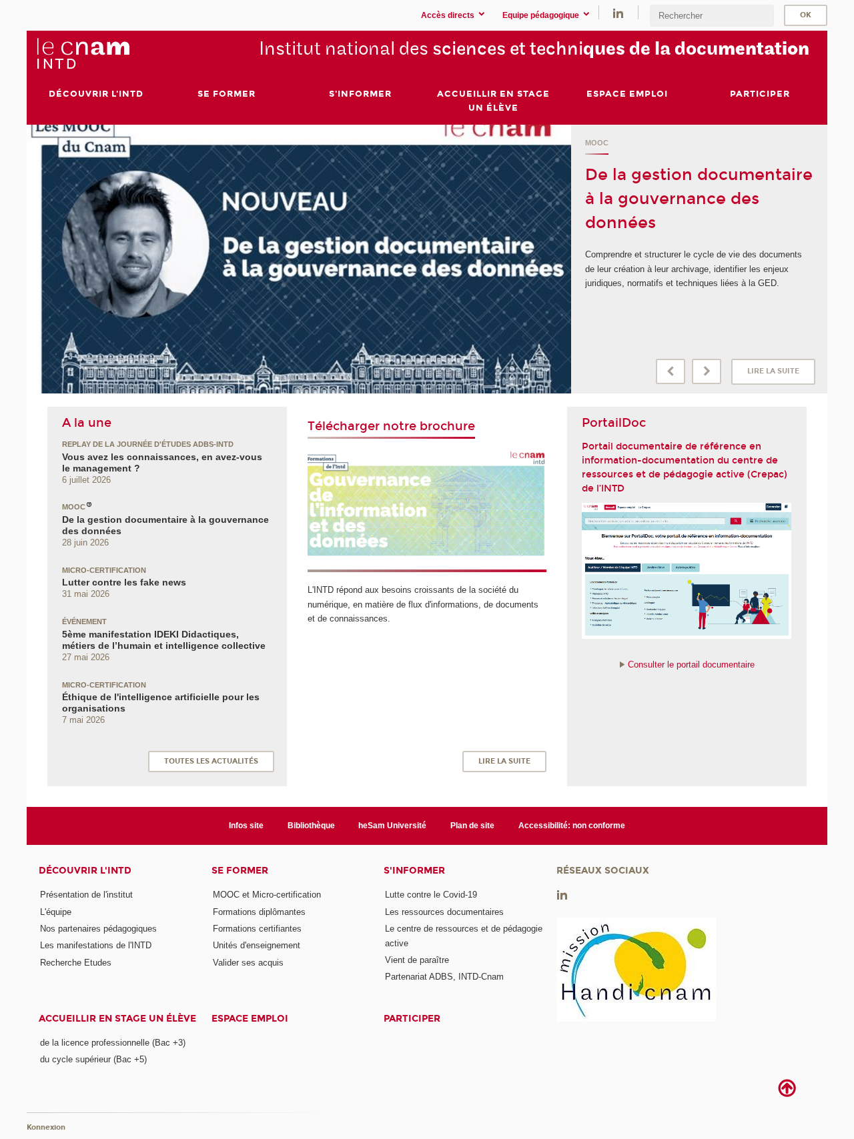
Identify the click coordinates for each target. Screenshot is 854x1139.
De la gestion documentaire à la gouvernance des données (699, 198)
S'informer (414, 870)
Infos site (246, 825)
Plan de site (472, 825)
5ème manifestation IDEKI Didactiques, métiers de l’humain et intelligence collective (164, 640)
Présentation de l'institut (86, 895)
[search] (712, 16)
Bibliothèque (311, 825)
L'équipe (55, 912)
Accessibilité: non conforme (571, 825)
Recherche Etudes (75, 963)
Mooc (596, 143)
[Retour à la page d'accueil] (82, 54)
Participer (412, 1018)
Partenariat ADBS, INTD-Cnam (444, 977)
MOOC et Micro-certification (267, 895)
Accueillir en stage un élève (117, 1018)
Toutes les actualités (211, 761)
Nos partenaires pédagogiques (98, 929)
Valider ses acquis (248, 963)
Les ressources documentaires (444, 912)
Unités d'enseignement (256, 945)
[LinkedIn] (618, 12)
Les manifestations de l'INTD (95, 945)
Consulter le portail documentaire (691, 665)
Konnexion (46, 1127)
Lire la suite (773, 371)
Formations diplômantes (259, 912)
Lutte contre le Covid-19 (431, 895)
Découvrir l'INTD (85, 870)
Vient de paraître (417, 960)
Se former (239, 870)
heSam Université (392, 825)
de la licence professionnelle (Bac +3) (112, 1043)
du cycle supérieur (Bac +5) (93, 1059)
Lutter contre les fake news (124, 582)
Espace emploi (249, 1018)
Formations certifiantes (257, 929)
